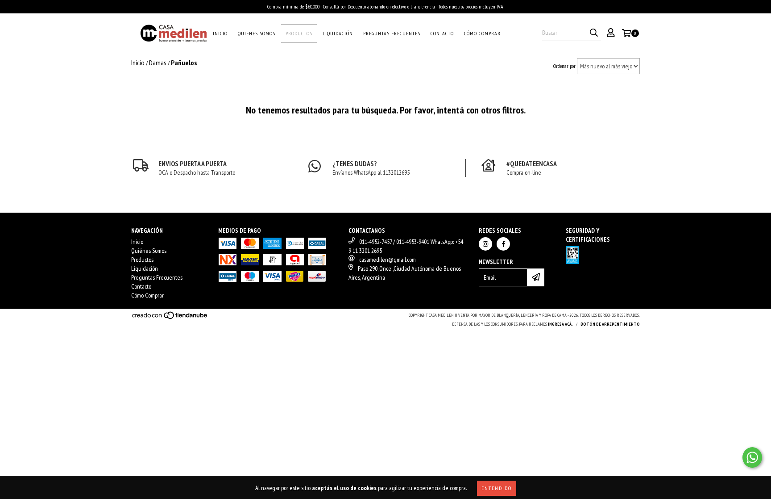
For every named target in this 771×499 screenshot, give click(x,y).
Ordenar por (564, 66)
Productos (299, 33)
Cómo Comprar (482, 33)
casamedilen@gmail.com (387, 260)
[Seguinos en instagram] (485, 244)
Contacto (442, 33)
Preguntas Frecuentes (391, 33)
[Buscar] (594, 33)
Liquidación (338, 33)
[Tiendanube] (170, 318)
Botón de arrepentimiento (610, 324)
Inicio (220, 33)
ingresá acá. (560, 324)
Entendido (496, 488)
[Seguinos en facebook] (503, 244)
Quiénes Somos (256, 33)
